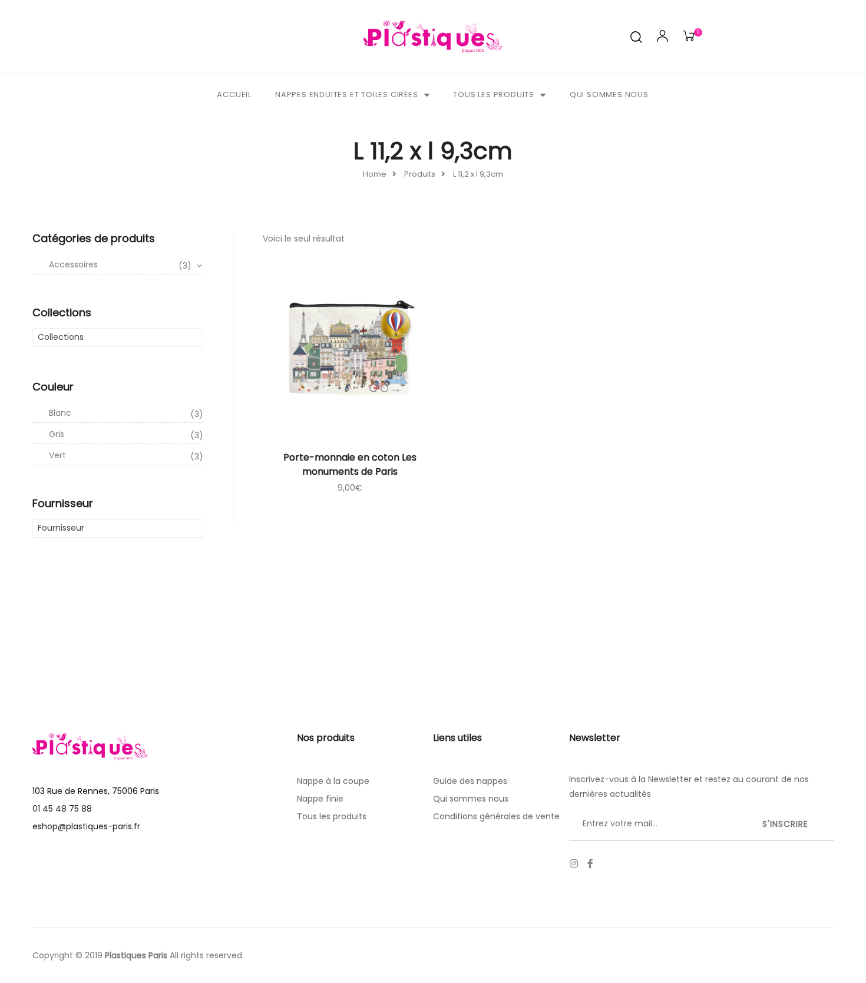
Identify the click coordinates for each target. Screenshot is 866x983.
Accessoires (120, 265)
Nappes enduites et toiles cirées (346, 94)
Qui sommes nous (609, 94)
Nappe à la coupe (333, 781)
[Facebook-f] (590, 863)
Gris (126, 434)
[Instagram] (574, 863)
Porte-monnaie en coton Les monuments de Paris (350, 464)
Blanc (126, 413)
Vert (126, 455)
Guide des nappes (470, 781)
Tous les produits (493, 94)
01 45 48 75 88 (62, 809)
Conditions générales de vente (496, 816)
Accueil (234, 94)
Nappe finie (320, 799)
